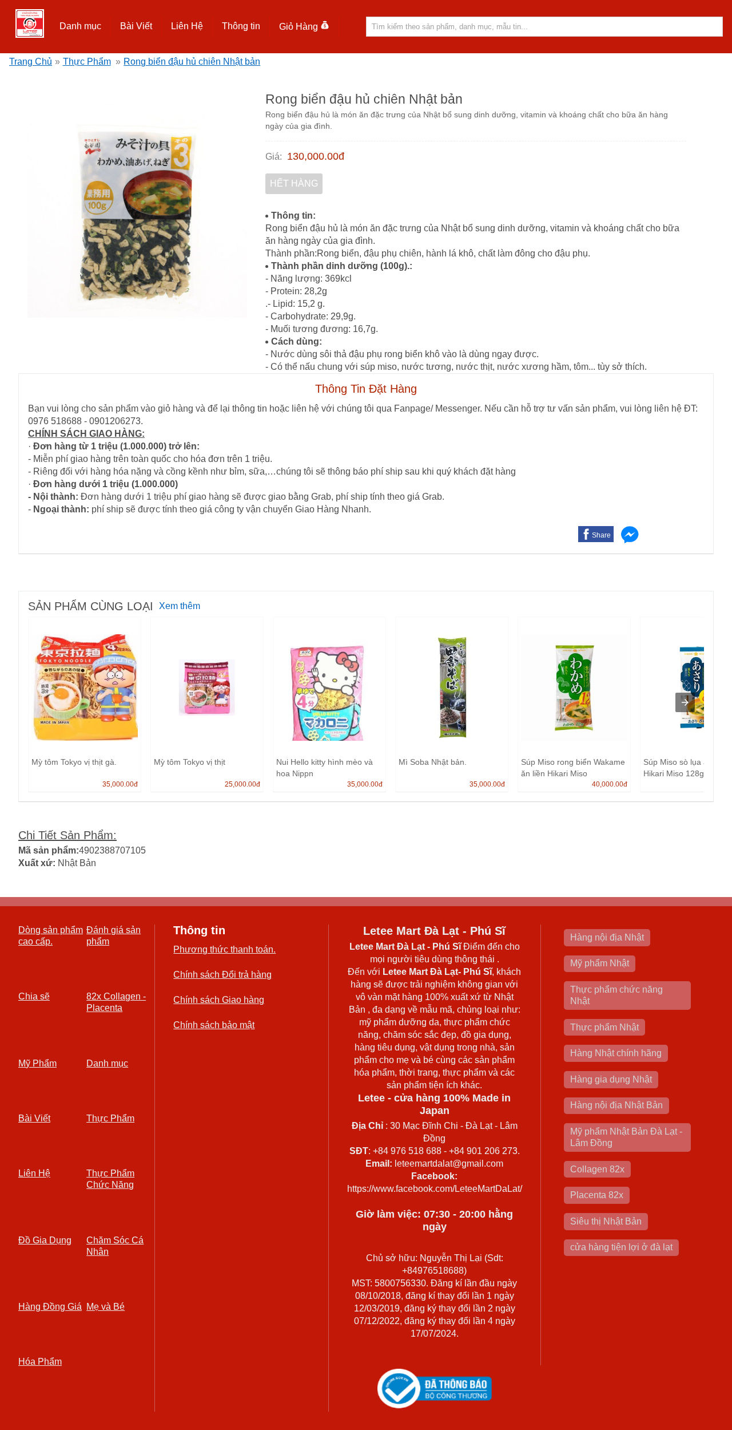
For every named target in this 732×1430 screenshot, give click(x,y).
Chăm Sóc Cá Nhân (115, 1246)
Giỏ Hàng (298, 26)
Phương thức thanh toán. (224, 949)
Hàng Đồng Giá (50, 1307)
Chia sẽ (34, 996)
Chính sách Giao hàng (218, 1000)
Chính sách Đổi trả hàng (222, 974)
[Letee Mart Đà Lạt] (29, 23)
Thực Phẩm (87, 61)
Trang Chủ (30, 61)
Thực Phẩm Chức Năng (110, 1179)
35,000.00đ (120, 784)
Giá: (273, 156)
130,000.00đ (315, 156)
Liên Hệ (187, 26)
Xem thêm (179, 606)
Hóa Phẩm (40, 1361)
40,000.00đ (609, 784)
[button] (80, 26)
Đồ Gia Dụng (44, 1240)
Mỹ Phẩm (37, 1063)
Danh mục (107, 1063)
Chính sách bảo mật (213, 1025)
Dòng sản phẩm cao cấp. (50, 935)
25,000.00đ (242, 784)
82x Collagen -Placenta (116, 1002)
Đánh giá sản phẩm (113, 935)
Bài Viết (34, 1118)
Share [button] (601, 535)
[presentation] (685, 702)
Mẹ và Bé (105, 1307)
